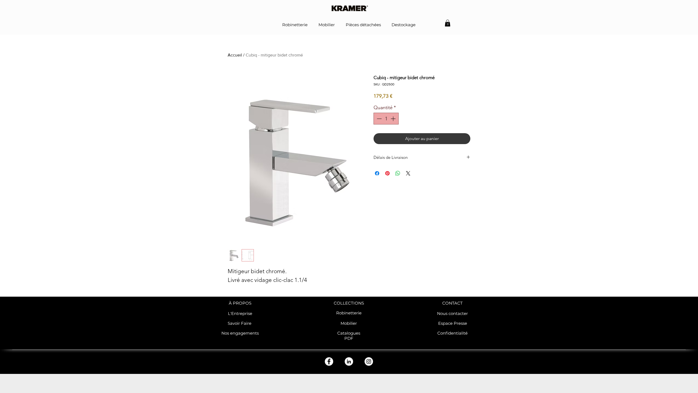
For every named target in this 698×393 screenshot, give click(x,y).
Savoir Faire (240, 323)
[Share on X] (408, 173)
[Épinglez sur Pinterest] (387, 173)
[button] (447, 23)
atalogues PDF (350, 336)
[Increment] (393, 118)
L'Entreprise (240, 313)
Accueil (235, 55)
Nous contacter (452, 313)
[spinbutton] (386, 118)
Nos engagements (240, 333)
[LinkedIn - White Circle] (349, 361)
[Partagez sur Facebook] (377, 173)
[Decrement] (378, 118)
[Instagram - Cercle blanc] (369, 361)
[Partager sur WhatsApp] (398, 173)
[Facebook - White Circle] (329, 361)
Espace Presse (452, 323)
